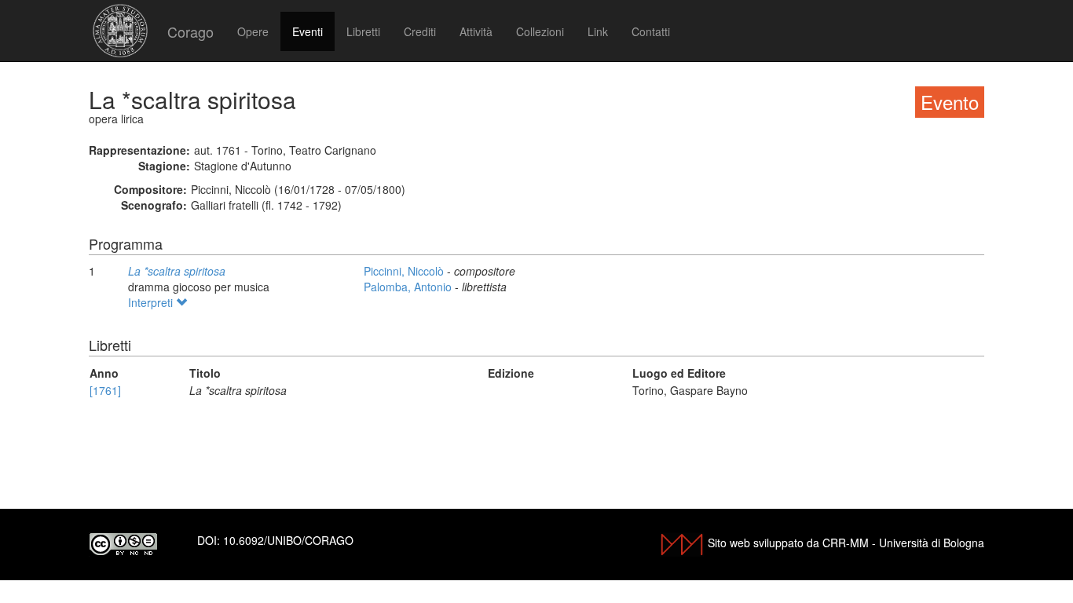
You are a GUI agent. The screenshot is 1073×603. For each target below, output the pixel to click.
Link (598, 31)
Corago (190, 31)
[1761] (105, 390)
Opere (253, 31)
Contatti (651, 31)
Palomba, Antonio (409, 286)
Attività (476, 31)
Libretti (363, 31)
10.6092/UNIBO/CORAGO (288, 540)
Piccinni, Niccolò (405, 271)
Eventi (307, 31)
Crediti (420, 31)
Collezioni (540, 31)
